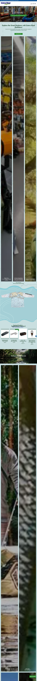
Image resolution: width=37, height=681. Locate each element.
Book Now (32, 676)
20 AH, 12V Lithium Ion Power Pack (23, 341)
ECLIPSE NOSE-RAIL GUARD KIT (14, 341)
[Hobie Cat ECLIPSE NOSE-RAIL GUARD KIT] (14, 334)
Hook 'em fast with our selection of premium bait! (18, 15)
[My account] (31, 3)
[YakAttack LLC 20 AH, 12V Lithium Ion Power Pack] (23, 334)
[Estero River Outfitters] (6, 3)
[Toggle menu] (35, 4)
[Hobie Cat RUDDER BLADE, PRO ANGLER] (5, 334)
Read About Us (18, 33)
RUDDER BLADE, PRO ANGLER (5, 341)
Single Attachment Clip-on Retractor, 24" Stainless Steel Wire (32, 342)
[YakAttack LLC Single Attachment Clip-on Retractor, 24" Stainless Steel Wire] (32, 334)
